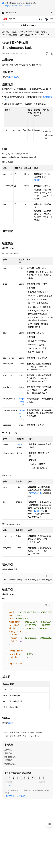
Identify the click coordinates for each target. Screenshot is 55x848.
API (3, 35)
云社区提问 (21, 796)
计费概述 (8, 760)
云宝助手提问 (9, 796)
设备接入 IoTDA (17, 32)
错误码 (10, 723)
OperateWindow (22, 413)
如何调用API (13, 77)
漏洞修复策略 (10, 757)
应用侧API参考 (40, 32)
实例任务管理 (12, 35)
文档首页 (5, 32)
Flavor (19, 444)
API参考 (29, 32)
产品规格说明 (35, 493)
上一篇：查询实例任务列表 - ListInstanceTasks (22, 732)
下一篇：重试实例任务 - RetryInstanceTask (20, 736)
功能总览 (8, 753)
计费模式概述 (10, 763)
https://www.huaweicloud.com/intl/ (18, 6)
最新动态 (8, 750)
